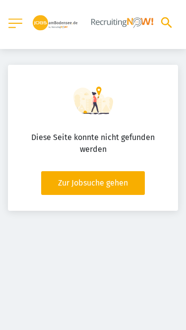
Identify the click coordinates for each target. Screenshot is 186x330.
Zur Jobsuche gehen (93, 183)
